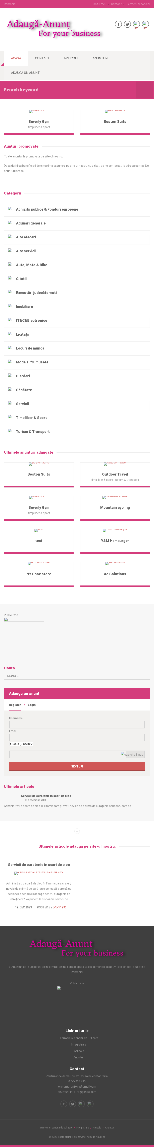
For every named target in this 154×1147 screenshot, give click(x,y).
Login (32, 704)
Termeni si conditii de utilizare (79, 1038)
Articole (71, 58)
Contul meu (99, 4)
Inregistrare (78, 1044)
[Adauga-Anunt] (54, 37)
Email (12, 731)
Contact (116, 4)
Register (15, 704)
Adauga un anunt (25, 73)
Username (16, 718)
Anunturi (100, 58)
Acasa (16, 58)
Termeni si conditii (138, 4)
